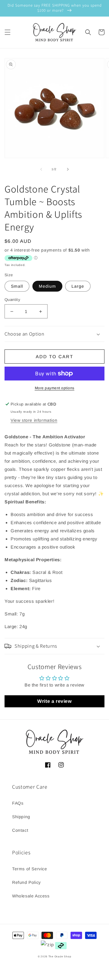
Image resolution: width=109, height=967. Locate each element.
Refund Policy (26, 882)
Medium (47, 286)
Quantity (12, 299)
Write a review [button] (54, 701)
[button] (7, 32)
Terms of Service (29, 868)
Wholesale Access (31, 895)
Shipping (21, 816)
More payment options (54, 388)
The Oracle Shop (59, 956)
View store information (34, 420)
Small (17, 286)
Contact (20, 830)
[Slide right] (67, 169)
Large (77, 286)
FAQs (17, 803)
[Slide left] (41, 169)
